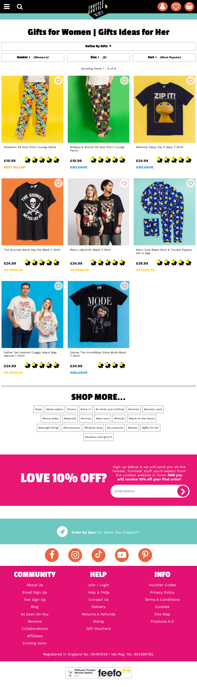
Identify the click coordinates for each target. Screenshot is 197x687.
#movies (86, 418)
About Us (34, 585)
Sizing (98, 621)
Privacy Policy (162, 592)
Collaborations (35, 628)
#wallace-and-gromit (98, 437)
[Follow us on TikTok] (98, 555)
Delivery (98, 606)
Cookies (162, 606)
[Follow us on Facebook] (52, 555)
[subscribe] (183, 491)
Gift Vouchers (98, 628)
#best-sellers (54, 409)
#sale (38, 409)
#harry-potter (50, 418)
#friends (119, 418)
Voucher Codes (162, 585)
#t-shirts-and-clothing (110, 409)
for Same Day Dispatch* (106, 532)
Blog (34, 606)
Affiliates (35, 636)
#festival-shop (93, 427)
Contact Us (98, 599)
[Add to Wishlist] (58, 80)
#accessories (115, 427)
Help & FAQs (98, 592)
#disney (132, 427)
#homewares (71, 427)
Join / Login (98, 585)
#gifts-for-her (150, 427)
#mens (71, 409)
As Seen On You (34, 614)
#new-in (86, 409)
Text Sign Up (35, 599)
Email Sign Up (34, 592)
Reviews (35, 621)
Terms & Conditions (162, 599)
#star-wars (103, 418)
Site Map (162, 614)
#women (133, 409)
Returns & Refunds (98, 614)
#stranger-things (48, 427)
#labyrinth (70, 418)
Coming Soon (35, 643)
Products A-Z (162, 621)
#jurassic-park (153, 409)
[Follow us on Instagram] (75, 555)
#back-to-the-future (142, 418)
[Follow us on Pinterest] (145, 555)
